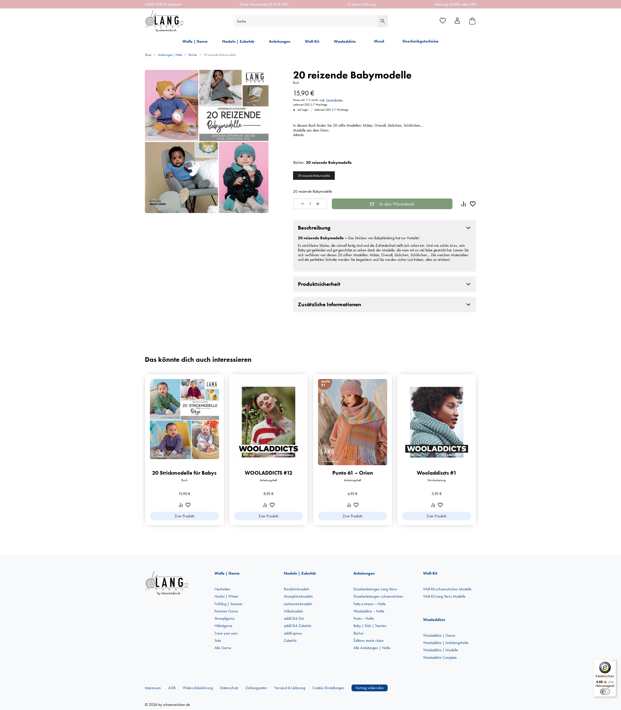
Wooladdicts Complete (440, 657)
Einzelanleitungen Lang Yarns (375, 589)
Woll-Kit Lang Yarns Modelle (444, 596)
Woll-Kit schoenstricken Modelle (447, 589)
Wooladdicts (345, 41)
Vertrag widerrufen (369, 687)
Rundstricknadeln (296, 589)
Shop (148, 55)
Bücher (193, 55)
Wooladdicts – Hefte (368, 611)
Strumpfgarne (224, 618)
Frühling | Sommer (228, 604)
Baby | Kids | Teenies (369, 625)
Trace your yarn (226, 633)
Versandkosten (334, 100)
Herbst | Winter (226, 596)
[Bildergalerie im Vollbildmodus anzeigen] (261, 76)
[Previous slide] (141, 450)
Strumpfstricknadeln (298, 596)
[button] (384, 228)
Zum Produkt (185, 516)
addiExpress (293, 633)
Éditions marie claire (368, 640)
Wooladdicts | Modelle (440, 650)
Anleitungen (279, 41)
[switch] (605, 691)
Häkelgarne (223, 625)
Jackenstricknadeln (298, 604)
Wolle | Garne (195, 41)
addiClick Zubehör (297, 625)
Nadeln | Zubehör (238, 41)
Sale (217, 640)
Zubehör (290, 640)
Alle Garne (222, 647)
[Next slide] (480, 450)
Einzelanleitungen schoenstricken (378, 596)
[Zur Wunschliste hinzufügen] (472, 203)
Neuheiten (222, 589)
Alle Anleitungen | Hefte (371, 647)
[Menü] (613, 662)
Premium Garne (226, 611)
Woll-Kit (312, 41)
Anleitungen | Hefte (170, 55)
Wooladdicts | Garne (439, 635)
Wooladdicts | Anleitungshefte (445, 642)
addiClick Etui (294, 618)
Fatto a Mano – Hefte (369, 604)
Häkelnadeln (293, 611)
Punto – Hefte (363, 618)
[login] (457, 21)
